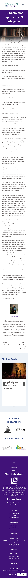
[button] (8, 429)
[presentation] (14, 371)
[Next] (24, 384)
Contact (14, 470)
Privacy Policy (23, 570)
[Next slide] (25, 447)
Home (14, 460)
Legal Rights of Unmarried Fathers (12, 385)
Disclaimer (14, 572)
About (14, 462)
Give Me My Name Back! (6, 345)
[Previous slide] (3, 447)
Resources (14, 467)
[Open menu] (23, 5)
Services (14, 465)
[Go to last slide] (4, 384)
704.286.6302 (14, 569)
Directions (14, 533)
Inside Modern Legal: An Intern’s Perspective (21, 346)
